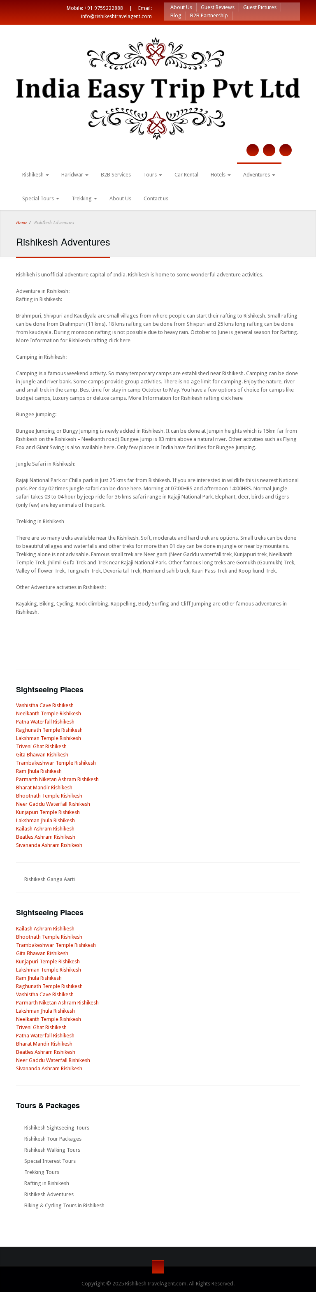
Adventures (257, 175)
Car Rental (186, 175)
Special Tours (38, 198)
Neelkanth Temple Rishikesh (48, 713)
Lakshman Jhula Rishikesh (45, 820)
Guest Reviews (218, 7)
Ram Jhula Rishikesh (39, 771)
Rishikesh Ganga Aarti (49, 879)
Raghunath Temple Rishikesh (49, 730)
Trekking (82, 198)
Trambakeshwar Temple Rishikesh (56, 763)
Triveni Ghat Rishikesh (41, 746)
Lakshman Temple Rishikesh (48, 738)
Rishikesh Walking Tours (52, 1150)
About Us (181, 7)
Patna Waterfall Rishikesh (45, 722)
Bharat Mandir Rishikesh (44, 787)
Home (21, 222)
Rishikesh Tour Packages (52, 1139)
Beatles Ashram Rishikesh (45, 837)
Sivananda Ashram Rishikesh (49, 845)
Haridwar (72, 175)
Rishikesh (33, 175)
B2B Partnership (209, 15)
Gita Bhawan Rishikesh (42, 755)
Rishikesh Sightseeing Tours (56, 1128)
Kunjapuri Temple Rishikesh (48, 812)
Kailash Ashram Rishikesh (45, 829)
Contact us (156, 198)
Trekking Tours (41, 1172)
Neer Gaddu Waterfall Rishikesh (53, 804)
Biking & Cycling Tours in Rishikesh (64, 1205)
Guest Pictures (259, 7)
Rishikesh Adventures (49, 1194)
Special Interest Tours (50, 1161)
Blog (175, 15)
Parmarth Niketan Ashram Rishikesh (57, 779)
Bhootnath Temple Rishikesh (49, 796)
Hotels (219, 175)
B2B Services (116, 175)
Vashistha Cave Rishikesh (45, 705)
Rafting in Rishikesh (46, 1183)
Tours (150, 175)
